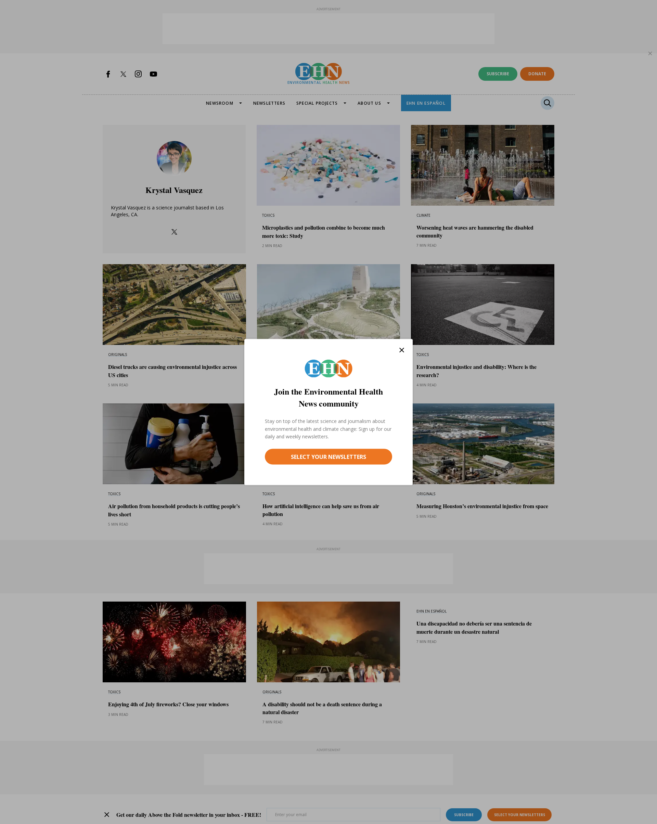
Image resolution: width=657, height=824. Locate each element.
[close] (402, 350)
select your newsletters (328, 456)
